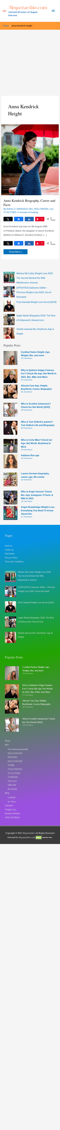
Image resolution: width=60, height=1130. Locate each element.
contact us (9, 549)
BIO (7, 744)
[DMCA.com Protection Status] (44, 837)
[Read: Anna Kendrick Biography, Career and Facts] (30, 159)
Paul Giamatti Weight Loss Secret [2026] (36, 302)
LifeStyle (9, 805)
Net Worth (12, 789)
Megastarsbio (29, 833)
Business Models (12, 813)
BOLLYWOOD (15, 753)
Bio (31, 209)
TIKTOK (12, 785)
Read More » (15, 252)
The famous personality (18, 749)
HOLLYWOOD (41, 209)
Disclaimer (9, 553)
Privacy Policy (11, 557)
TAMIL (11, 765)
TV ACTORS (9, 212)
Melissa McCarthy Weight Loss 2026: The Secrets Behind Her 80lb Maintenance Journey (34, 278)
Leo (51, 209)
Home (7, 740)
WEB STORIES (12, 817)
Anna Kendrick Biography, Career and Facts (29, 202)
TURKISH (13, 777)
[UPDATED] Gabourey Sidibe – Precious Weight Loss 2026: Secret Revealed (33, 292)
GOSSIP (11, 797)
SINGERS (12, 757)
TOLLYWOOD (15, 769)
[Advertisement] (30, 61)
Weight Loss (10, 809)
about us (8, 545)
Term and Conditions (14, 561)
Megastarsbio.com (27, 7)
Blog (7, 793)
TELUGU (12, 781)
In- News (12, 801)
